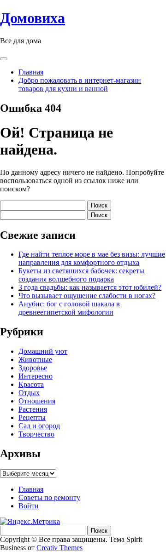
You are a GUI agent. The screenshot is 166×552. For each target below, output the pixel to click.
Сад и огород (39, 426)
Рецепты (32, 417)
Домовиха (32, 18)
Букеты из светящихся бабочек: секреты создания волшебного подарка (81, 275)
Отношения (36, 401)
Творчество (36, 434)
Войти (28, 506)
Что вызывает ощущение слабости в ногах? (86, 295)
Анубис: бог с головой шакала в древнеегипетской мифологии (69, 308)
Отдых (29, 393)
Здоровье (32, 368)
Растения (32, 409)
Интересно (35, 376)
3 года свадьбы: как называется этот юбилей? (89, 287)
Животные (35, 359)
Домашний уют (42, 351)
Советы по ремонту (49, 497)
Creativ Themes (59, 548)
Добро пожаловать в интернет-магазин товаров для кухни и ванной (79, 84)
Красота (31, 384)
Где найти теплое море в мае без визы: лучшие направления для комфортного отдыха (91, 258)
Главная (30, 72)
